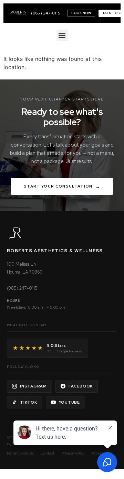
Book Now (81, 13)
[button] (62, 35)
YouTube (69, 402)
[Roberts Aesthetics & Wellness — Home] (18, 13)
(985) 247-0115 (45, 13)
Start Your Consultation (58, 186)
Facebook (81, 386)
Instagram (33, 386)
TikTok (28, 402)
